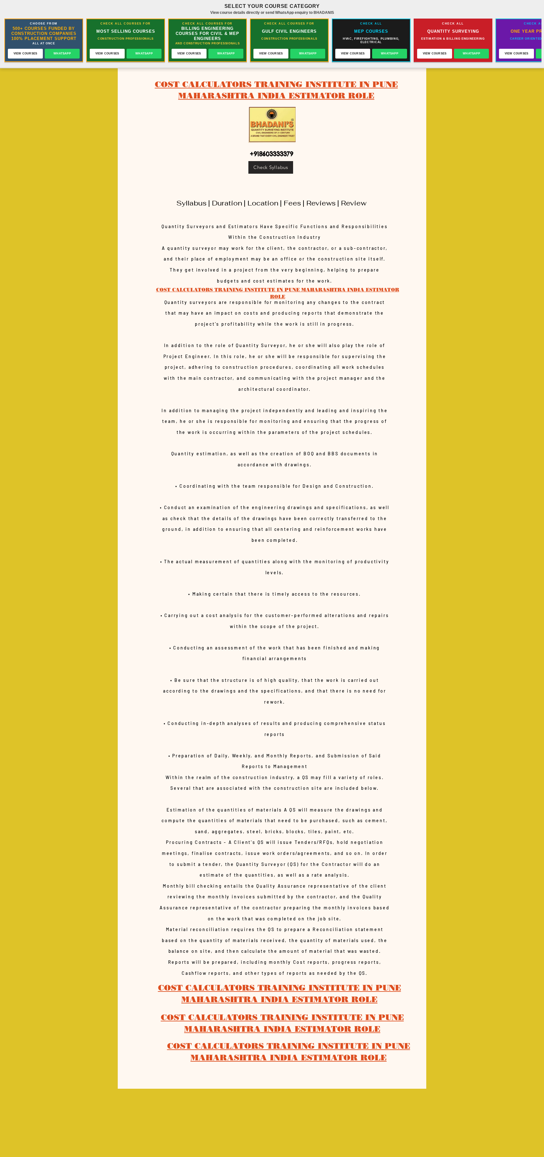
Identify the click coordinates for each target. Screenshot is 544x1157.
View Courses (25, 53)
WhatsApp (62, 53)
